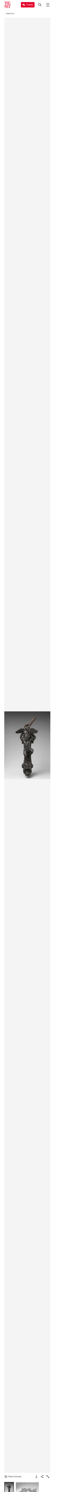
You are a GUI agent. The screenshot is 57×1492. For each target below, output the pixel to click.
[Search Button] (39, 4)
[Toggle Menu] (47, 4)
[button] (27, 745)
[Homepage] (7, 5)
